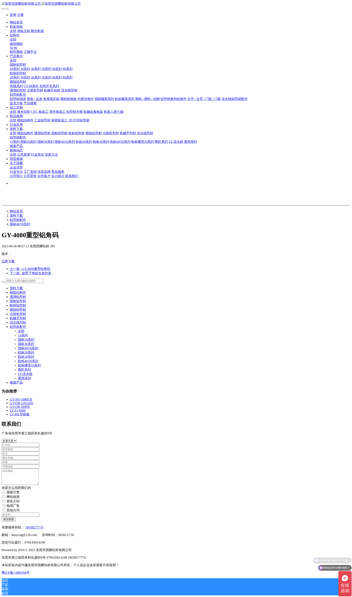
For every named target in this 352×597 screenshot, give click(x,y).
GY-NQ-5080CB (21, 399)
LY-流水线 (25, 374)
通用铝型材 (18, 296)
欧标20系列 (26, 352)
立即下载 (8, 261)
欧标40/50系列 (28, 361)
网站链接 (13, 496)
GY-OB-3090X (20, 406)
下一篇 (30, 273)
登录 (13, 15)
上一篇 (30, 269)
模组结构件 (18, 292)
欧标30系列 (26, 356)
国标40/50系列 (20, 224)
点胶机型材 (18, 314)
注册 (20, 15)
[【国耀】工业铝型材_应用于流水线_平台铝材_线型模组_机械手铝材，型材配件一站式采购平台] (176, 4)
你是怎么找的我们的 (16, 487)
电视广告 (13, 505)
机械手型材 (18, 318)
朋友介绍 (13, 501)
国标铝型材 (18, 301)
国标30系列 (26, 344)
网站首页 (16, 22)
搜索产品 (16, 382)
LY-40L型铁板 (20, 414)
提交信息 (8, 519)
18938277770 (34, 527)
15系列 (23, 335)
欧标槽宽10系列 (29, 365)
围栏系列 (24, 369)
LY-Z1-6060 (18, 410)
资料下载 (16, 215)
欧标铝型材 (18, 305)
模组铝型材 (18, 309)
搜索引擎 (13, 492)
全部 (13, 31)
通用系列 (24, 378)
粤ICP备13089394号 (16, 572)
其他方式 (13, 510)
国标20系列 (26, 339)
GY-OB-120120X (21, 403)
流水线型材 (18, 322)
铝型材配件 (18, 220)
